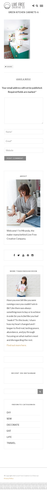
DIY (9, 412)
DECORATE (13, 424)
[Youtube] (23, 255)
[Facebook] (14, 255)
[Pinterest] (28, 255)
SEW (9, 418)
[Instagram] (32, 255)
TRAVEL (11, 442)
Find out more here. (17, 345)
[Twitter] (18, 255)
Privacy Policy (8, 478)
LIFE (9, 436)
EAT (9, 430)
